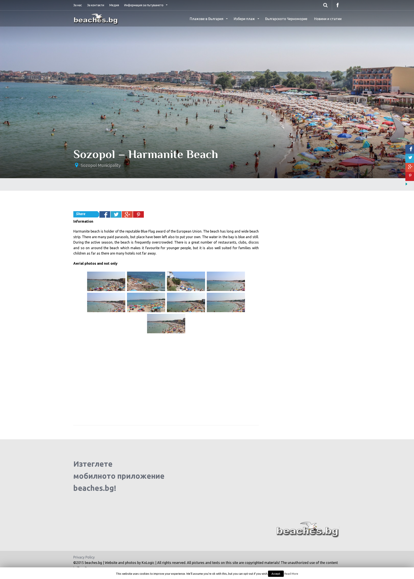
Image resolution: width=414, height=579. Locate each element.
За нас (77, 5)
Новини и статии (328, 19)
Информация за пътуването (144, 5)
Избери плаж (245, 19)
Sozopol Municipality (101, 165)
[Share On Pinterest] (138, 214)
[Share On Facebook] (104, 214)
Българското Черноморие (286, 19)
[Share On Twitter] (116, 214)
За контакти (95, 5)
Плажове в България (207, 19)
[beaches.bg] (96, 18)
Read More (291, 573)
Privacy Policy (84, 557)
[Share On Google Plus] (127, 214)
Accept (275, 573)
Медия (114, 5)
